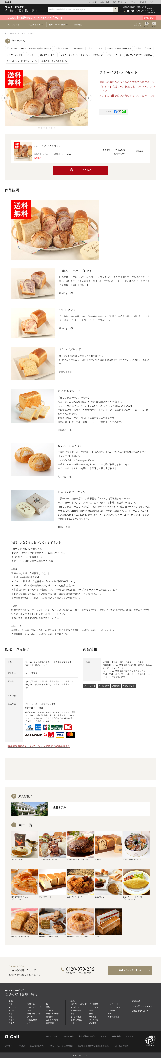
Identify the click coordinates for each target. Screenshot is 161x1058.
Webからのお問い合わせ (130, 970)
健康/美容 (50, 1023)
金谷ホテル (18, 40)
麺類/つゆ (31, 1004)
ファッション (94, 1007)
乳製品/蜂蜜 (32, 1020)
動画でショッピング (78, 1004)
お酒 (29, 1010)
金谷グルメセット (48, 55)
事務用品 (92, 1017)
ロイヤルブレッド (15, 55)
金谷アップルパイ (144, 48)
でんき (132, 2)
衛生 (109, 1014)
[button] (39, 128)
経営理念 (21, 1046)
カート (154, 26)
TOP (6, 33)
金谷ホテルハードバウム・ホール (22, 61)
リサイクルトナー (115, 1004)
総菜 (48, 1007)
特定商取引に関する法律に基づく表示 (94, 1046)
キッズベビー (94, 1020)
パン (15, 33)
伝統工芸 (92, 1023)
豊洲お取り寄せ (52, 1014)
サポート (153, 2)
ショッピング (91, 2)
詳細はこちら (41, 665)
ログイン (146, 26)
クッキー (31, 55)
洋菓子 (11, 1020)
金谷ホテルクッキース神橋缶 (139, 55)
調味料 (30, 1017)
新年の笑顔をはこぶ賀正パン (54, 61)
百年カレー (12, 48)
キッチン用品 (76, 1017)
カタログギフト (52, 1020)
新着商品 (78, 24)
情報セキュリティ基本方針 (61, 1046)
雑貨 (72, 1023)
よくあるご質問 (121, 1046)
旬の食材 (49, 1010)
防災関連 (111, 1010)
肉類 (10, 1014)
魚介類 (11, 1010)
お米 (10, 1004)
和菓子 (11, 1023)
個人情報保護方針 (37, 1046)
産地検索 (49, 1017)
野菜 (10, 1017)
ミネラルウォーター (35, 1007)
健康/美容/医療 (113, 1017)
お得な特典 (142, 2)
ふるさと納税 (104, 2)
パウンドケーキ (114, 55)
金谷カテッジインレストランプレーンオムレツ (82, 55)
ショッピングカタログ (142, 1006)
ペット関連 (93, 1004)
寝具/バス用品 (76, 1020)
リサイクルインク (115, 1007)
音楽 (91, 1010)
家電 (72, 1014)
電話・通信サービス (120, 2)
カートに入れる (83, 170)
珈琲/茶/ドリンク (34, 1014)
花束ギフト (75, 1007)
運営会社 (9, 1046)
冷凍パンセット (95, 48)
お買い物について (140, 1011)
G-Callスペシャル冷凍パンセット (36, 48)
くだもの (12, 1007)
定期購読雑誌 (76, 1010)
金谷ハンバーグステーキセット (70, 48)
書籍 (91, 1014)
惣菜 (11, 33)
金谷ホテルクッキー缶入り (119, 48)
